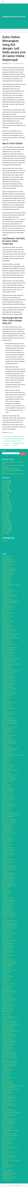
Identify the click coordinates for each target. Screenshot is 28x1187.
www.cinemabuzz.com (8, 1078)
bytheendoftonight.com (8, 790)
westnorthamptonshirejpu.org (10, 638)
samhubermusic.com (7, 1179)
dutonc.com (5, 896)
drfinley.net (5, 1150)
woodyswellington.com (8, 1101)
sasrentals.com (6, 734)
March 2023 (5, 520)
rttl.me (4, 1169)
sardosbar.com (6, 699)
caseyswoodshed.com (8, 965)
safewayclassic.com (7, 593)
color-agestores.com (7, 781)
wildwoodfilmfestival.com (9, 636)
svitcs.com (5, 973)
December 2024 (6, 490)
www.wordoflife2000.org (8, 692)
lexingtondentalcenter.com (9, 743)
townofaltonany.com (7, 917)
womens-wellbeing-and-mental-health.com (13, 755)
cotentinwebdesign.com (8, 649)
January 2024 (5, 504)
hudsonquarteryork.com (8, 1106)
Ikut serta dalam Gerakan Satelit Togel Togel (12, 474)
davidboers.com (6, 1003)
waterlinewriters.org (7, 993)
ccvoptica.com (6, 1068)
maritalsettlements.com (8, 912)
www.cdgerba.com (7, 1109)
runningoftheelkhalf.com (8, 1026)
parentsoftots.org (7, 997)
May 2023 (4, 517)
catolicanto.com (6, 763)
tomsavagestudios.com (8, 753)
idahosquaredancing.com (8, 694)
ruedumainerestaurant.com (9, 854)
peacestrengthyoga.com (8, 1030)
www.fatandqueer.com (8, 1038)
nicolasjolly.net (6, 846)
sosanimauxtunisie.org (7, 621)
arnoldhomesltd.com (7, 679)
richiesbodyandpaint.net (8, 561)
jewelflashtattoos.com (8, 608)
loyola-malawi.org (7, 785)
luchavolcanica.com (7, 937)
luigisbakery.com (6, 1071)
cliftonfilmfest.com (7, 682)
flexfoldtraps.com (6, 1033)
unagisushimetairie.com (8, 606)
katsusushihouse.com (7, 851)
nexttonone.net (6, 1013)
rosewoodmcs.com (7, 1081)
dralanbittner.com (6, 705)
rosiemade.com (6, 715)
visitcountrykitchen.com (8, 904)
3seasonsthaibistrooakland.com (10, 770)
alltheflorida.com (6, 1129)
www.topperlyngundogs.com (9, 1025)
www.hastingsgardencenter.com (10, 1089)
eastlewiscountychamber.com (10, 820)
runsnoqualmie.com (7, 1046)
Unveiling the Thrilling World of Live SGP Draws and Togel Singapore (8, 441)
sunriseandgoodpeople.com (9, 924)
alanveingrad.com (6, 907)
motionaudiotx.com (7, 1167)
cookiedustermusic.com (8, 932)
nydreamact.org (6, 604)
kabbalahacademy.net (7, 729)
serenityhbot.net (6, 1015)
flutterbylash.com (6, 1140)
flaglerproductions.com (8, 829)
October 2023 (5, 509)
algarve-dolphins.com (7, 906)
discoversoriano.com (7, 803)
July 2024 (4, 494)
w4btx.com (5, 725)
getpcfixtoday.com (7, 609)
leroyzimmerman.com (7, 1149)
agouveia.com (5, 1159)
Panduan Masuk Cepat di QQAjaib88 (10, 469)
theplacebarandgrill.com (8, 955)
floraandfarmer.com (7, 666)
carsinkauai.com (6, 1132)
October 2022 (5, 528)
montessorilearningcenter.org (10, 1122)
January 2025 (5, 489)
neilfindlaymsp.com (7, 950)
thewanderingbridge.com (8, 877)
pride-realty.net (6, 1137)
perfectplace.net (6, 768)
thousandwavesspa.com (8, 947)
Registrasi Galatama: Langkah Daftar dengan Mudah (12, 471)
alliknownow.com (6, 818)
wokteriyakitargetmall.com (9, 742)
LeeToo (18, 1185)
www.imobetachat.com (8, 1005)
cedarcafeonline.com (7, 571)
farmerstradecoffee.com (8, 1000)
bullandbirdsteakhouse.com (9, 1054)
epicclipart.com (6, 614)
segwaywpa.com (6, 988)
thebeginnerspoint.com (8, 805)
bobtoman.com (6, 619)
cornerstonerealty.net (8, 1084)
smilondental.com (6, 730)
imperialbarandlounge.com (9, 684)
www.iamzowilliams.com (8, 1088)
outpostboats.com (7, 788)
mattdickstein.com (7, 1006)
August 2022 (5, 532)
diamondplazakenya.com (8, 1116)
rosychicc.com (5, 786)
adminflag (21, 64)
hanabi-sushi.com (6, 1073)
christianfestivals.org (7, 902)
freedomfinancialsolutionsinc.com (11, 1031)
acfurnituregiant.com (7, 573)
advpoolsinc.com (6, 958)
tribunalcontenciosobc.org (9, 821)
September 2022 (6, 530)
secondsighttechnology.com (9, 735)
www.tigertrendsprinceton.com (10, 1021)
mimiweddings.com (7, 1172)
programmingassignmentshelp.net (10, 585)
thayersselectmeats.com (8, 985)
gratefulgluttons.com (7, 793)
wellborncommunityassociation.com (11, 634)
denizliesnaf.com (6, 968)
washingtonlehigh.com (8, 1069)
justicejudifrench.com (7, 876)
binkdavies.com (6, 836)
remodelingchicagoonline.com (10, 1061)
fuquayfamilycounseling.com (9, 1157)
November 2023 (6, 507)
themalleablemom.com (8, 879)
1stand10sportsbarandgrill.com (10, 724)
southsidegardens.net (7, 1092)
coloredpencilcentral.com (9, 681)
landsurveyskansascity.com (9, 1041)
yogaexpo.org (5, 773)
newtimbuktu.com (7, 580)
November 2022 (6, 527)
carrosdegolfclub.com (7, 662)
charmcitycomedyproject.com (10, 866)
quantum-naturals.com (8, 1121)
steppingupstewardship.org (9, 1066)
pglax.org (4, 919)
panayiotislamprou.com (8, 629)
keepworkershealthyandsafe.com (10, 601)
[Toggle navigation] (3, 2)
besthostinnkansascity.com (9, 1174)
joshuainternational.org (8, 1016)
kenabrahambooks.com (8, 839)
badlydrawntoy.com (7, 1008)
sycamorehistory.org (7, 1083)
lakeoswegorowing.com (8, 1155)
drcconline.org (6, 954)
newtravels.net (6, 588)
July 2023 (4, 514)
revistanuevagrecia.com (8, 859)
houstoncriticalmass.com (8, 813)
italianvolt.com (6, 700)
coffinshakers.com (7, 872)
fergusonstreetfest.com (8, 1124)
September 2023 (6, 510)
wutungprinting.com (7, 911)
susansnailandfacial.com (8, 1018)
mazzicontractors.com (8, 1096)
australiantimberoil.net (8, 656)
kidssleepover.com (7, 586)
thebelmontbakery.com (8, 591)
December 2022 (6, 525)
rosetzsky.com (6, 856)
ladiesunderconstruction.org (9, 652)
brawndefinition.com (7, 831)
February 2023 (5, 522)
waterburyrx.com (6, 957)
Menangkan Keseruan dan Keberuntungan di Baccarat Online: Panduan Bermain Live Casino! (18, 441)
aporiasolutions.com (7, 987)
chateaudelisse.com (7, 633)
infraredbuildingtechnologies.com (11, 659)
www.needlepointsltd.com (9, 1053)
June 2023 (4, 515)
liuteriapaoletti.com (7, 922)
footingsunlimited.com (8, 1045)
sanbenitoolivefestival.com (9, 798)
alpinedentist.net (6, 624)
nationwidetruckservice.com (9, 940)
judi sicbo (17, 219)
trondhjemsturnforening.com (9, 1114)
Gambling (10, 433)
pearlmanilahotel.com (7, 616)
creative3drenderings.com (9, 998)
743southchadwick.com (8, 672)
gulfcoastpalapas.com (7, 990)
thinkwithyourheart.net (8, 687)
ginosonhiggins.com (7, 909)
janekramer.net (6, 887)
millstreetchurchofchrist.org (9, 1134)
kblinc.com (5, 710)
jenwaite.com (5, 1145)
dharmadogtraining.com (8, 1165)
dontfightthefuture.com (8, 677)
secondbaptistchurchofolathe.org (11, 1160)
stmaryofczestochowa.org (9, 874)
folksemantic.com (6, 697)
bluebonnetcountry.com (8, 613)
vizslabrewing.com (7, 704)
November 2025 (6, 480)
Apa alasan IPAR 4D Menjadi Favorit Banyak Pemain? (12, 463)
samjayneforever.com (7, 1126)
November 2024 (6, 492)
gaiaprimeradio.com (7, 892)
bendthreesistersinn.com (8, 927)
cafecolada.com (6, 801)
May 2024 (4, 497)
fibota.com (5, 1107)
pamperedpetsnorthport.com (9, 714)
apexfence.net (6, 1180)
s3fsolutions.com (6, 667)
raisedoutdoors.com (7, 686)
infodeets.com (6, 566)
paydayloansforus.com (8, 590)
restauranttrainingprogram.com (10, 748)
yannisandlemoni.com (7, 707)
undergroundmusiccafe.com (9, 1177)
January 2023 (5, 523)
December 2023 (6, 505)
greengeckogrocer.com (8, 738)
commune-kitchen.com (8, 841)
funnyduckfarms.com (7, 1144)
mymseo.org (5, 1162)
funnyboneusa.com (7, 930)
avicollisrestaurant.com (8, 952)
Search (4, 451)
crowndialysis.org (6, 747)
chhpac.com (5, 1164)
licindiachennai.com (7, 563)
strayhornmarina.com (7, 828)
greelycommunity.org (7, 853)
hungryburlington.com (7, 882)
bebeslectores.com (7, 654)
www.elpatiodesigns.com (8, 1104)
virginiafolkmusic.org (7, 757)
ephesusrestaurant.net (8, 1099)
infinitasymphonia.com (8, 848)
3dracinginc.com (6, 811)
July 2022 (4, 533)
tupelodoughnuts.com (8, 717)
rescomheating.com (7, 1170)
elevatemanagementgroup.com (10, 1147)
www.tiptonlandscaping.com (9, 1064)
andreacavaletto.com (7, 777)
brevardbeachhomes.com (8, 669)
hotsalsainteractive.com (8, 568)
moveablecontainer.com (8, 644)
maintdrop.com (6, 618)
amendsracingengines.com (9, 1035)
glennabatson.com (7, 826)
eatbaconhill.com (6, 583)
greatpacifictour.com (7, 944)
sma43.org (4, 1059)
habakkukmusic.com (7, 1011)
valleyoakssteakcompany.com (10, 963)
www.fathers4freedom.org (9, 1023)
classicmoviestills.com (7, 800)
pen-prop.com (5, 1020)
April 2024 (4, 499)
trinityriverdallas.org (7, 767)
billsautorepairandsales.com (9, 1119)
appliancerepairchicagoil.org (9, 596)
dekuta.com (5, 1076)
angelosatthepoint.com (8, 960)
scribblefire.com (6, 772)
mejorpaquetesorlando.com (9, 722)
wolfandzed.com (6, 1074)
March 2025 (5, 487)
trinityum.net (5, 1094)
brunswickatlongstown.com (9, 884)
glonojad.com (5, 858)
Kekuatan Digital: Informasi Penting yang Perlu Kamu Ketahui (12, 466)
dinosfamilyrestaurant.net (8, 657)
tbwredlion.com (6, 1117)
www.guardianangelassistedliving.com (12, 1112)
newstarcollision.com (7, 732)
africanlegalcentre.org (8, 849)
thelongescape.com (7, 897)
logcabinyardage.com (7, 1002)
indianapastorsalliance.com (9, 962)
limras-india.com (6, 558)
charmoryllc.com (6, 810)
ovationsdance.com (7, 758)
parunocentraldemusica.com (9, 1111)
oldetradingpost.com (7, 651)
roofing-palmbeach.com (8, 676)
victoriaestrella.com (7, 945)
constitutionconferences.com (10, 970)
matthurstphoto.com (7, 1127)
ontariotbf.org (6, 598)
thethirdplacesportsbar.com (9, 1097)
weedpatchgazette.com (8, 709)
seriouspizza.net (6, 975)
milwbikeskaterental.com (8, 914)
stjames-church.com (7, 861)
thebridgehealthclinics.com (9, 992)
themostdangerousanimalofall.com (11, 815)
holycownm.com (6, 939)
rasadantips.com (6, 578)
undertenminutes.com (7, 575)
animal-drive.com (6, 980)
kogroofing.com (6, 623)
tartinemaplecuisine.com (8, 886)
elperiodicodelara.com (8, 560)
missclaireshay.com (7, 556)
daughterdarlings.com (7, 565)
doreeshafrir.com (6, 864)
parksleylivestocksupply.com (9, 778)
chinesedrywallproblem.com (9, 925)
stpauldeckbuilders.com (8, 1043)
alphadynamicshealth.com (8, 1139)
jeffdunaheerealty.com (8, 1028)
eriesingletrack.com (7, 712)
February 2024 (5, 502)
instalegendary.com (7, 600)
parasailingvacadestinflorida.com (10, 1136)
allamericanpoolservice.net (9, 750)
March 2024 (5, 500)
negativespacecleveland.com (9, 920)
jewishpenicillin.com (7, 752)
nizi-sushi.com (5, 889)
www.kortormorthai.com (8, 1036)
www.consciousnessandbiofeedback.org (12, 1086)
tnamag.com (5, 982)
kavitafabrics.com (6, 935)
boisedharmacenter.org (8, 780)
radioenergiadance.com (8, 626)
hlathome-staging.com (8, 740)
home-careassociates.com (9, 775)
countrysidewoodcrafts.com (9, 595)
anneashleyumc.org (7, 1040)
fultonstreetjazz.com (7, 641)
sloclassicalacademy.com (8, 823)
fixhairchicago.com (7, 967)
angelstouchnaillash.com (8, 727)
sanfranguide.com (6, 808)
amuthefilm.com (6, 843)
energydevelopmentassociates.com (11, 664)
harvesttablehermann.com (9, 661)
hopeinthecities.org (7, 791)
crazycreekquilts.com (7, 834)
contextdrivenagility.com (8, 869)
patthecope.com (6, 972)
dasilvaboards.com (7, 824)
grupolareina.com (6, 646)
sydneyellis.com (6, 745)
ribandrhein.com (6, 760)
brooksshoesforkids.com (8, 983)
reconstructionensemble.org (9, 934)
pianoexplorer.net (7, 1091)
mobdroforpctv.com (7, 795)
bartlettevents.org (7, 643)
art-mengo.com (6, 891)
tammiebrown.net (6, 894)
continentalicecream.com (8, 833)
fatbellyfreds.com (6, 1102)
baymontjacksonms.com (8, 915)
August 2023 (5, 512)
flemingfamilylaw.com (7, 1152)
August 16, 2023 (12, 64)
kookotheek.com (6, 628)
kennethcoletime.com (8, 881)
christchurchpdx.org (7, 838)
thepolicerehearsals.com (8, 816)
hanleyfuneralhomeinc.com (9, 720)
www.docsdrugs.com (7, 1048)
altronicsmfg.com (6, 581)
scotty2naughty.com (7, 863)
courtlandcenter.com (7, 949)
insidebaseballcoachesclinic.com (10, 1131)
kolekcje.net (5, 762)
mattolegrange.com (7, 899)
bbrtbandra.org (6, 611)
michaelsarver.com (7, 737)
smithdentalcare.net (7, 1175)
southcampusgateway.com (9, 631)
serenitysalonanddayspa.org (9, 570)
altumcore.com (6, 978)
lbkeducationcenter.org (8, 765)
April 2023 (4, 519)
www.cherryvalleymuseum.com (10, 647)
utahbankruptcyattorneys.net (9, 689)
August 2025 (5, 485)
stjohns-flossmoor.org (7, 929)
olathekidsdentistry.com (8, 719)
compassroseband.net (7, 977)
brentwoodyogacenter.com (9, 1063)
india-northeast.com (7, 674)
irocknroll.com (6, 690)
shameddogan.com (7, 995)
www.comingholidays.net (8, 806)
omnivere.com (5, 576)
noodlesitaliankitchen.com (9, 603)
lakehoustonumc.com (7, 1010)
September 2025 (6, 484)
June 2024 (4, 495)
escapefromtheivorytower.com (10, 671)
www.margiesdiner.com (8, 1049)
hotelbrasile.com (6, 639)
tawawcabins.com (6, 695)
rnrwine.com (5, 1154)
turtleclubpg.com (6, 942)
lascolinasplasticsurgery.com (9, 1056)
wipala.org (5, 783)
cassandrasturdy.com (7, 796)
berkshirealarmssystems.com (9, 702)
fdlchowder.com (6, 1051)
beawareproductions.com (8, 868)
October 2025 (5, 482)
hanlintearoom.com (7, 1142)
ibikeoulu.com (5, 871)
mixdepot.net (5, 1079)
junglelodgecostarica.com (9, 901)
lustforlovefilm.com (7, 844)
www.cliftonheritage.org (8, 1058)
